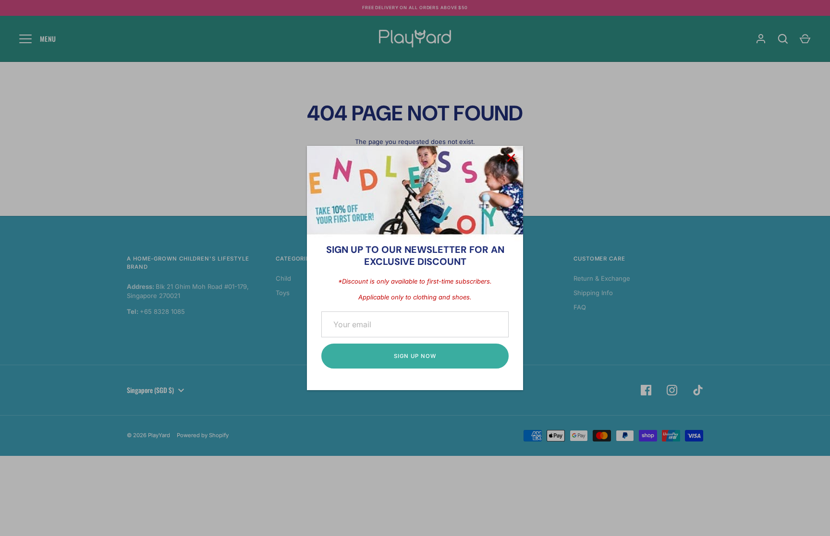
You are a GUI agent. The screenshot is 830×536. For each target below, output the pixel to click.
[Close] (511, 157)
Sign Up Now (415, 356)
